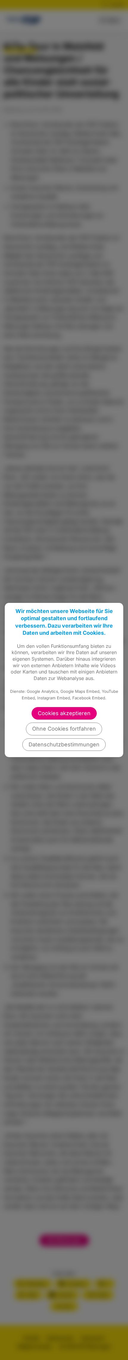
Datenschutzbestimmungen (64, 744)
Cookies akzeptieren (64, 713)
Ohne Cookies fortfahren (64, 729)
